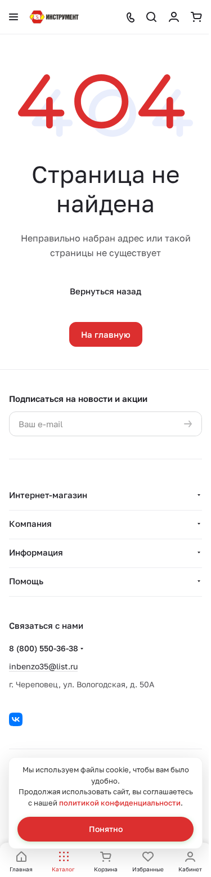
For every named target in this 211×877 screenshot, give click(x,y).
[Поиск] (151, 17)
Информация (36, 552)
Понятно (106, 829)
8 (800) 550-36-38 (43, 648)
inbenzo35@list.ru (43, 666)
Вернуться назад (105, 291)
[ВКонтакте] (16, 719)
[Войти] (173, 17)
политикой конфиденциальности (120, 802)
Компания (30, 523)
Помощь (26, 581)
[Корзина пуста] (196, 17)
